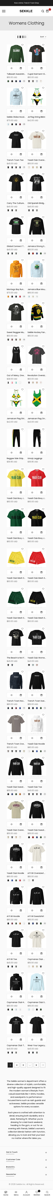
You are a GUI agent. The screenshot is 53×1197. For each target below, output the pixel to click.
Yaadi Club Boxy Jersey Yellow (21, 498)
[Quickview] (11, 68)
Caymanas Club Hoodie (18, 1002)
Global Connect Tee (16, 246)
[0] (47, 11)
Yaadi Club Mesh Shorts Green (21, 618)
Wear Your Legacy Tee (38, 1045)
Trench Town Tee (15, 160)
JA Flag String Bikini (36, 117)
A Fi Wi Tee (12, 959)
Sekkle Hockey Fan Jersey (40, 332)
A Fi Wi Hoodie (13, 916)
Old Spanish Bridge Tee (38, 203)
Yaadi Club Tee (35, 787)
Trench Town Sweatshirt (39, 701)
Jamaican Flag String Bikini (19, 418)
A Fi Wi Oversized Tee (38, 873)
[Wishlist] (22, 45)
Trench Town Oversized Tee (20, 744)
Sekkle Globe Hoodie (16, 117)
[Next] (42, 1065)
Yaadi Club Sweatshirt (17, 787)
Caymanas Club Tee (16, 1045)
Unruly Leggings (35, 458)
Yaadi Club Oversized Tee (40, 160)
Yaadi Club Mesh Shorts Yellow (21, 578)
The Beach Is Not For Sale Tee (21, 657)
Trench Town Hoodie (16, 701)
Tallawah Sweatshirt (16, 74)
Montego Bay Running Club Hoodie (23, 289)
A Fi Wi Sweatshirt (36, 916)
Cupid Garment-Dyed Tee (40, 74)
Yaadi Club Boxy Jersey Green (21, 538)
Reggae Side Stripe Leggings (20, 458)
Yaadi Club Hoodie (36, 744)
